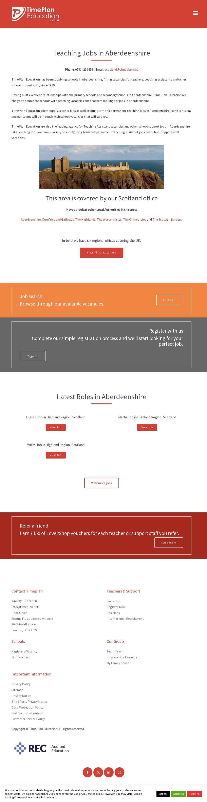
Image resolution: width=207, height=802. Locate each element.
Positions (113, 613)
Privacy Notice (21, 696)
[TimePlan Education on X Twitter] (98, 772)
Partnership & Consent (27, 713)
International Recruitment (125, 619)
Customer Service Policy (28, 719)
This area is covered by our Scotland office (101, 198)
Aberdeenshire (31, 219)
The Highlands (85, 219)
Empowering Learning (122, 657)
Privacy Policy (21, 684)
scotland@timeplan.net (121, 69)
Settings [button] (163, 794)
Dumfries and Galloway (58, 219)
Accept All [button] (178, 794)
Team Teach (115, 651)
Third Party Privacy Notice (30, 701)
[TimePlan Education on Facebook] (87, 772)
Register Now (116, 607)
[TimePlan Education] (35, 14)
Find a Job (113, 601)
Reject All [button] (195, 794)
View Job (55, 427)
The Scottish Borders (167, 219)
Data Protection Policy (27, 707)
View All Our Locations (101, 252)
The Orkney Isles (134, 219)
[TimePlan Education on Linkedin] (109, 772)
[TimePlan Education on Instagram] (119, 772)
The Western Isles (109, 219)
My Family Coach (118, 663)
